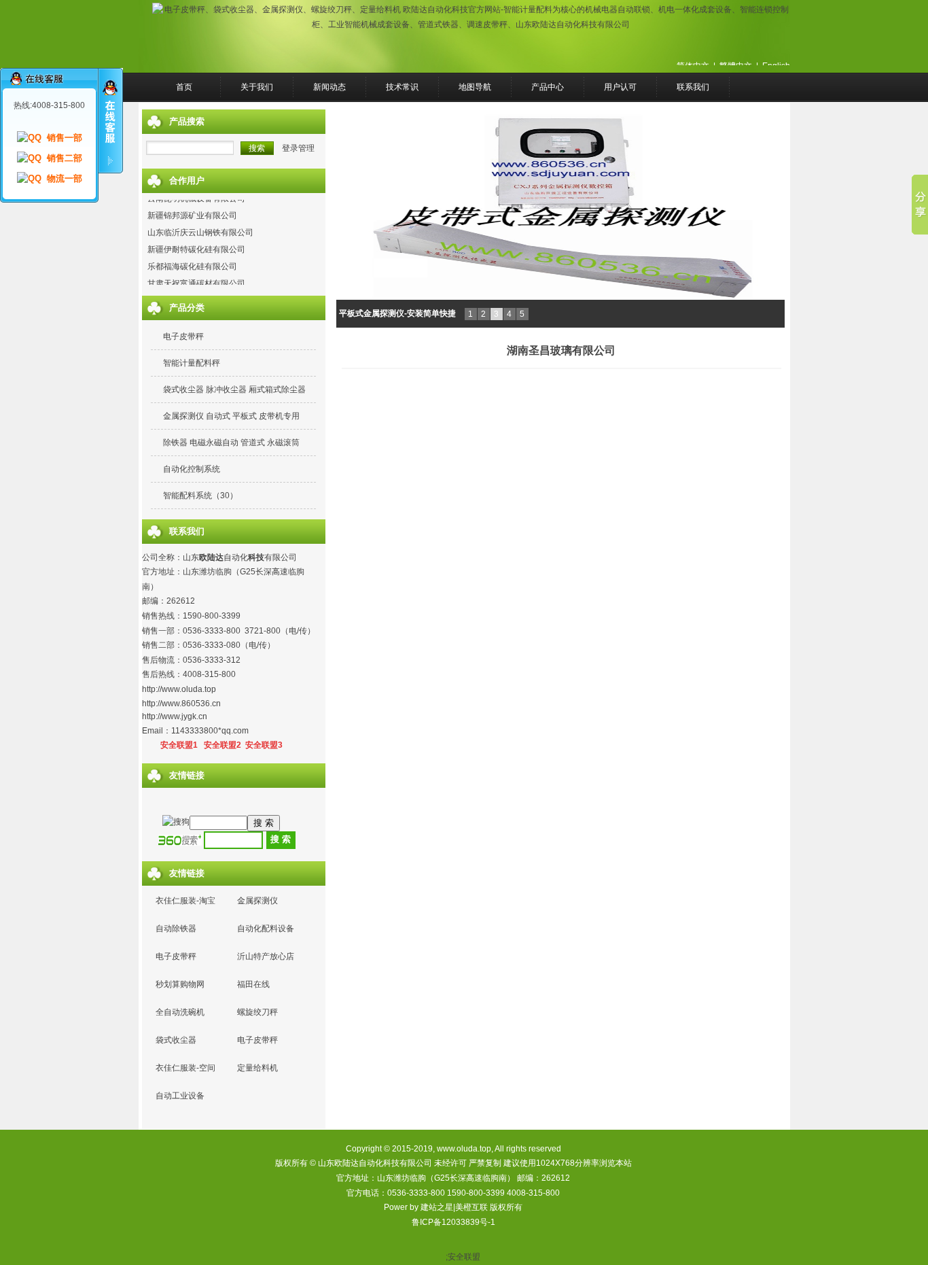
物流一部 (64, 178)
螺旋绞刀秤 (257, 1012)
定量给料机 (257, 1068)
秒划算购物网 (180, 984)
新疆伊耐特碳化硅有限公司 (196, 242)
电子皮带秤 (183, 336)
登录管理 (298, 148)
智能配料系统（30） (200, 495)
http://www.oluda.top (179, 689)
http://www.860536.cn (181, 703)
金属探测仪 (257, 900)
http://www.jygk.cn (174, 716)
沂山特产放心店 (265, 956)
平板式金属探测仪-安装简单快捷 (397, 313)
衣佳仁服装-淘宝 (185, 900)
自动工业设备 (180, 1096)
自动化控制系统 (191, 469)
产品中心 (547, 87)
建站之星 (437, 1207)
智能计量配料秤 (191, 363)
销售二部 (64, 158)
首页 (184, 87)
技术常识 (402, 87)
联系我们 (693, 87)
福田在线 (253, 984)
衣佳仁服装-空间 (185, 1068)
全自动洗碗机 (180, 1012)
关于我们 (256, 87)
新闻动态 (329, 87)
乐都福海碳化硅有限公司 (192, 259)
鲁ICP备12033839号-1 (453, 1222)
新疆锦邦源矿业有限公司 (192, 208)
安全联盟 (464, 1257)
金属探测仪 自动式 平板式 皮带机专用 (231, 416)
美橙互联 (471, 1207)
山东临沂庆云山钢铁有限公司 (200, 225)
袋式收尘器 (176, 1040)
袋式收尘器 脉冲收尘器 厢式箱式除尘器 (234, 389)
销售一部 (64, 138)
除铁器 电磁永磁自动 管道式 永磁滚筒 (231, 442)
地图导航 (475, 87)
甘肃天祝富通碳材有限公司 (196, 276)
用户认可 (620, 87)
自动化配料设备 (265, 928)
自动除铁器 (176, 928)
